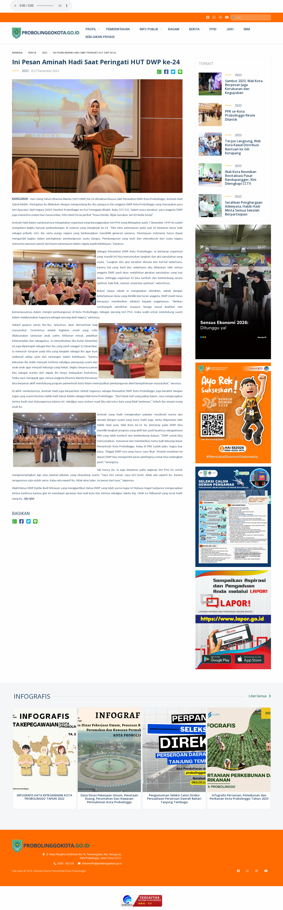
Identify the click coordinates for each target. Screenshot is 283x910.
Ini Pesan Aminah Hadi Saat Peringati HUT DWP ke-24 (84, 52)
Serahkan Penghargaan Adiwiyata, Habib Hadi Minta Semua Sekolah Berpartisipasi (243, 208)
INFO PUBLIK (149, 29)
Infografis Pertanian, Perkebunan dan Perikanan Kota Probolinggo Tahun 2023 (239, 797)
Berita (32, 52)
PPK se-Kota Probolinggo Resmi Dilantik (240, 115)
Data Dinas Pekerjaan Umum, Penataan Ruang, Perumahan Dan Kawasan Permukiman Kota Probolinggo (109, 798)
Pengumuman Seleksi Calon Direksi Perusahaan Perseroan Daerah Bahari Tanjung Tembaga (174, 798)
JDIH (229, 29)
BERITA (194, 29)
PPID (212, 29)
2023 (44, 52)
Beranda (17, 52)
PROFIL (91, 29)
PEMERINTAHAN (118, 29)
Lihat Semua (258, 696)
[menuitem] (91, 29)
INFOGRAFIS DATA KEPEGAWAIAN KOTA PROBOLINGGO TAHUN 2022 (44, 797)
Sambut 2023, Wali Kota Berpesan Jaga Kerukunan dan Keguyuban (243, 87)
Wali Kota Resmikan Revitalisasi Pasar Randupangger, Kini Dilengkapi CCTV (240, 177)
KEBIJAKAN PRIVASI (100, 37)
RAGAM (173, 29)
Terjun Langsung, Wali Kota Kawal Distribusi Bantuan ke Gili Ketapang (243, 147)
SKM (246, 29)
